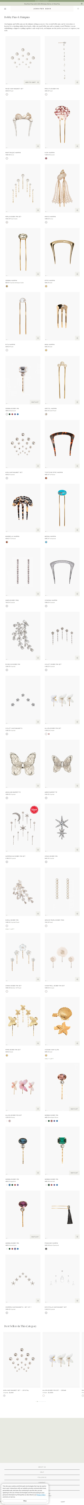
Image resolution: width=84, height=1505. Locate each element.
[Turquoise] (46, 542)
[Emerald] (9, 414)
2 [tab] (8, 83)
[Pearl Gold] (7, 222)
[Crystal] (7, 478)
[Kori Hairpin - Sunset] (62, 124)
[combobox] (63, 1500)
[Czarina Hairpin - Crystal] (62, 572)
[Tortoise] (46, 478)
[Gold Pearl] (46, 414)
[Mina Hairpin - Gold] (62, 316)
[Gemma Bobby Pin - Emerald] (62, 1151)
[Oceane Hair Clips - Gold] (62, 1021)
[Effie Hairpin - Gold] (62, 252)
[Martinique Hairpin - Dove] (22, 124)
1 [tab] (6, 83)
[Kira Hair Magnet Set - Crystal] (22, 444)
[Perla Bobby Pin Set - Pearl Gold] (22, 188)
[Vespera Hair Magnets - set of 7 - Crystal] (22, 1279)
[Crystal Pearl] (7, 926)
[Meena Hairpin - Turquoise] (62, 508)
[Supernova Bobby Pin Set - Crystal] (22, 828)
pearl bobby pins (44, 26)
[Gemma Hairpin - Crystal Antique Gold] (22, 252)
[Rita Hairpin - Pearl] (22, 316)
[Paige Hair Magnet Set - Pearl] (22, 60)
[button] (78, 8)
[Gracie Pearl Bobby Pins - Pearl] (62, 892)
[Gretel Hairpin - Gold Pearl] (62, 380)
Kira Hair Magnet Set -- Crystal (16, 1390)
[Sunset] (46, 158)
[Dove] (7, 158)
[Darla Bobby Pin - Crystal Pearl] (22, 892)
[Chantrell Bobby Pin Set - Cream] (62, 957)
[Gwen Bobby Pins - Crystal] (22, 572)
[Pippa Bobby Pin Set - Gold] (22, 1021)
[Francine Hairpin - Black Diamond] (62, 1215)
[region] (42, 4)
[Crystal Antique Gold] (7, 286)
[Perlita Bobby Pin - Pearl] (62, 60)
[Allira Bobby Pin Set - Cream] (62, 700)
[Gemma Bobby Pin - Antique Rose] (62, 1087)
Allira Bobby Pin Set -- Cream (54, 1390)
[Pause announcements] (81, 4)
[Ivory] (46, 222)
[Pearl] (7, 94)
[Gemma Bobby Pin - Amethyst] (22, 1215)
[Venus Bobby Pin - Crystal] (62, 828)
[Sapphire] (18, 414)
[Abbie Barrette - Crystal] (62, 764)
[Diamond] (7, 414)
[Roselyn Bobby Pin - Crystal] (22, 636)
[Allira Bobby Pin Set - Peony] (22, 1087)
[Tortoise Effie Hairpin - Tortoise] (62, 444)
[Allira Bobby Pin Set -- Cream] (61, 1360)
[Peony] (49, 734)
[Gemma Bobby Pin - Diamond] (22, 380)
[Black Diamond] (46, 1249)
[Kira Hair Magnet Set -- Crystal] (21, 1360)
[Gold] (46, 286)
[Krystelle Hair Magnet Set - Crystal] (62, 1279)
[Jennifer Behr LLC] (42, 8)
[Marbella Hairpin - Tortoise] (22, 508)
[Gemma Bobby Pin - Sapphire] (22, 1151)
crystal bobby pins (54, 24)
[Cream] (46, 734)
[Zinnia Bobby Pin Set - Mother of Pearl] (22, 957)
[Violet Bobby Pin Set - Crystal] (62, 636)
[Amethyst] (15, 414)
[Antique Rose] (12, 414)
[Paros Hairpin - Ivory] (62, 188)
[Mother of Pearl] (7, 991)
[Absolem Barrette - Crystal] (22, 764)
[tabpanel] (22, 60)
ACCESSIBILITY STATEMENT (42, 1)
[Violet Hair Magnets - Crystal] (22, 700)
